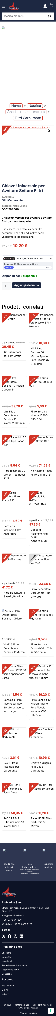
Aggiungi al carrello (26, 285)
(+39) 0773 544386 (12, 919)
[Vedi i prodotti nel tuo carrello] (51, 6)
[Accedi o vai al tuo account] (45, 6)
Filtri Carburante (28, 118)
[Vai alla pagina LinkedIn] (21, 936)
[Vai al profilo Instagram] (15, 936)
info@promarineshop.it (13, 915)
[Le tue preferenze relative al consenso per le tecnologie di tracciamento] (51, 1011)
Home (16, 106)
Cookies (33, 1013)
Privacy (23, 1013)
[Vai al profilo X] (4, 936)
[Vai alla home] (9, 896)
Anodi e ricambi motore (26, 112)
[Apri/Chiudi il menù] (4, 6)
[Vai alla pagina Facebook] (9, 936)
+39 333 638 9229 (22, 924)
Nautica (35, 106)
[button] (49, 131)
